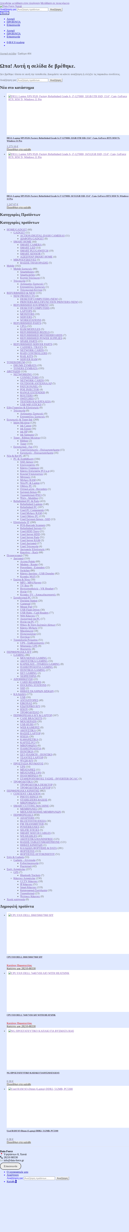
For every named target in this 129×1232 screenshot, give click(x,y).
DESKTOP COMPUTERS (35, 308)
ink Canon (25, 425)
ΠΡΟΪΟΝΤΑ (14, 21)
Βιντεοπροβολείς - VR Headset (37, 588)
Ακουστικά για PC (30, 618)
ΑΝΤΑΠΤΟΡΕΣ (29, 700)
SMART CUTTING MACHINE (31, 805)
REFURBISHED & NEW (21, 292)
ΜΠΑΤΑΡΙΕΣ (27, 769)
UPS (22, 766)
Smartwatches (27, 274)
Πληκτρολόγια (28, 633)
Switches (25, 570)
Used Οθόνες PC (29, 516)
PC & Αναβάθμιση (23, 458)
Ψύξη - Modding (29, 498)
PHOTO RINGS (29, 796)
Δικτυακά (18, 558)
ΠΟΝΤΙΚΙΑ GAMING (32, 670)
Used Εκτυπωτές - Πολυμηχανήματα (39, 449)
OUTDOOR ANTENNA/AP (36, 383)
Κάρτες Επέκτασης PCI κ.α (34, 471)
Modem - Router (29, 564)
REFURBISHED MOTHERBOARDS (41, 335)
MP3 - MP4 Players (30, 582)
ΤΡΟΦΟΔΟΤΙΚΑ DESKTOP (36, 784)
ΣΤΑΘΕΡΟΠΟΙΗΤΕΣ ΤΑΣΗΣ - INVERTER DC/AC (49, 778)
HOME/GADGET (17, 229)
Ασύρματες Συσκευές (32, 283)
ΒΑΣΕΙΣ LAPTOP (30, 733)
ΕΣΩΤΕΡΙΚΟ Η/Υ (30, 706)
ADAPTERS (27, 817)
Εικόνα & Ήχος (21, 579)
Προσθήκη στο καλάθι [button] (19, 149)
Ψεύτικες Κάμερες (30, 896)
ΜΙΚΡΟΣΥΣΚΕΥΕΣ (24, 259)
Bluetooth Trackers (30, 875)
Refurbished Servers (31, 528)
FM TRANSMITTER (32, 824)
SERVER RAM (28, 359)
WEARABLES (28, 836)
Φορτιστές (25, 649)
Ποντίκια (25, 636)
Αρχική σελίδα (8, 53)
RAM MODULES (30, 329)
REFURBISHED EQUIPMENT (31, 305)
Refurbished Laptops (31, 504)
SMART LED (27, 247)
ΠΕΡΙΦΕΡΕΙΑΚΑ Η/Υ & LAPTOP (32, 715)
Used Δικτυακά (28, 543)
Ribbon (24, 440)
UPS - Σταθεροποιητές (32, 642)
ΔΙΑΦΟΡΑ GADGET (32, 238)
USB (23, 697)
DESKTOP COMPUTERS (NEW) (39, 299)
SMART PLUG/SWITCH (34, 250)
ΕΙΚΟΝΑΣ (26, 703)
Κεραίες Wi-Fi (28, 576)
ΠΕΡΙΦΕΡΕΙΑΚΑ (23, 814)
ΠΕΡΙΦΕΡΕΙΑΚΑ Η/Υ (19, 652)
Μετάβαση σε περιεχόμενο (54, 3)
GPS (15, 872)
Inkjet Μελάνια (21, 422)
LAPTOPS (26, 311)
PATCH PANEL (29, 386)
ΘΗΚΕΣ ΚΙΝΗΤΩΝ (31, 845)
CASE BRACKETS (31, 718)
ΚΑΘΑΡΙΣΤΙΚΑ (29, 739)
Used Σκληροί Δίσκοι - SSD (35, 519)
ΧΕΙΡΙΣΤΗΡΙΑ (28, 676)
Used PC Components (32, 510)
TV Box (24, 585)
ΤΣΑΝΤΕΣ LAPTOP (31, 757)
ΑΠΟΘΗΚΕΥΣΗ (23, 679)
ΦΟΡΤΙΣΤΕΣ (27, 851)
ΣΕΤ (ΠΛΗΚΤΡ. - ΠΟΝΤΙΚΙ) (36, 754)
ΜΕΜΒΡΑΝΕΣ (28, 808)
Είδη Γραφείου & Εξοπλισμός (23, 407)
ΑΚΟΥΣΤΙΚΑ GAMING (34, 661)
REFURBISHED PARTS (27, 323)
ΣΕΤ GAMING (28, 673)
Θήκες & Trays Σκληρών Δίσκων (38, 624)
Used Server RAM (30, 540)
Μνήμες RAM (28, 480)
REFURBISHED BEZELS (35, 332)
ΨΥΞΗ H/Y (26, 760)
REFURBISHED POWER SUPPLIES (41, 338)
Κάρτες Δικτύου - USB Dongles (37, 573)
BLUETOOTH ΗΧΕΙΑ (33, 820)
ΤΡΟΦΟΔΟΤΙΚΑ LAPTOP (35, 787)
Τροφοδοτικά (27, 893)
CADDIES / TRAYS (31, 347)
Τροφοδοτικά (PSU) (31, 495)
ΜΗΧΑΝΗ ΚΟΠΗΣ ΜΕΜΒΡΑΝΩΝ (40, 811)
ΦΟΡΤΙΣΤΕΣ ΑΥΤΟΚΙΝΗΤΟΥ (37, 854)
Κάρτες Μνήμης (28, 627)
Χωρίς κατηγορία (16, 899)
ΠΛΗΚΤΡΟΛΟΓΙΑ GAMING (36, 667)
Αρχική (11, 18)
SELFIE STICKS (29, 830)
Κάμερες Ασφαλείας (24, 878)
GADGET (19, 232)
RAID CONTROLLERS (33, 353)
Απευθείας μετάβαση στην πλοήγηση (20, 3)
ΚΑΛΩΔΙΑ (19, 694)
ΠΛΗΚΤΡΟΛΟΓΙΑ (30, 748)
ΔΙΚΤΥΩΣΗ (13, 371)
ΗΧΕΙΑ (24, 736)
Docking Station (28, 600)
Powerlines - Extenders (32, 567)
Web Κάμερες (27, 615)
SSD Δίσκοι (26, 461)
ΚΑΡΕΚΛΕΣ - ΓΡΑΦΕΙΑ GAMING (40, 664)
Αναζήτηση (55, 9)
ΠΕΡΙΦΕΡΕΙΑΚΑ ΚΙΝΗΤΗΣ (23, 790)
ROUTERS (26, 395)
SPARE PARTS (28, 341)
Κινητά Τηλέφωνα (30, 277)
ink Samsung (27, 434)
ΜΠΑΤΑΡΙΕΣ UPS (30, 772)
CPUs (23, 326)
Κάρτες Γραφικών (29, 467)
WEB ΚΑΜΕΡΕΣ (30, 727)
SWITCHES (27, 398)
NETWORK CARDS (32, 350)
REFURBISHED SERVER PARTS (32, 344)
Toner (23, 443)
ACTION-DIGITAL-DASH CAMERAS (42, 235)
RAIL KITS (26, 356)
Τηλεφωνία (19, 280)
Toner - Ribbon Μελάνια (26, 437)
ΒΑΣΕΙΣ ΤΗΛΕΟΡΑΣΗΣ (34, 262)
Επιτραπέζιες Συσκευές (32, 286)
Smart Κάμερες (28, 887)
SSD (22, 688)
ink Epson (25, 428)
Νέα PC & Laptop (30, 483)
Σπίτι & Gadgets (15, 857)
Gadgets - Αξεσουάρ (24, 860)
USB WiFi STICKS (30, 404)
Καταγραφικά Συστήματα (33, 890)
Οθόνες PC (26, 486)
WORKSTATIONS (30, 320)
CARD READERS (30, 682)
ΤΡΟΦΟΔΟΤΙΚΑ (23, 781)
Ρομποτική (26, 866)
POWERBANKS (29, 827)
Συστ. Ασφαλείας (16, 869)
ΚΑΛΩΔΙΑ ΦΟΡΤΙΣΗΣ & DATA (38, 848)
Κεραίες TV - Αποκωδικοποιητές (38, 594)
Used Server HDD (30, 534)
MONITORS (27, 314)
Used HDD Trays (29, 531)
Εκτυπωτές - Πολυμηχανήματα (36, 452)
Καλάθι (12, 1181)
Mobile (10, 265)
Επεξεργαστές (27, 464)
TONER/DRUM (16, 362)
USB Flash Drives (30, 609)
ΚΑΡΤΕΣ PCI (27, 742)
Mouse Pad (26, 606)
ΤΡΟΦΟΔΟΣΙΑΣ (29, 712)
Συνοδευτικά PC (22, 597)
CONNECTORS (29, 377)
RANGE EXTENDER (32, 392)
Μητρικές (25, 477)
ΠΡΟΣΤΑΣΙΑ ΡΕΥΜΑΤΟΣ (28, 763)
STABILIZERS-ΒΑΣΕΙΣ (33, 799)
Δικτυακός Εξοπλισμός (32, 549)
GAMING (19, 655)
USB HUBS (27, 724)
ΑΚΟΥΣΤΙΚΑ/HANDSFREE (36, 839)
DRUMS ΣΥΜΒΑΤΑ (25, 365)
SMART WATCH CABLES (35, 833)
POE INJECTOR (29, 389)
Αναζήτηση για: (8, 9)
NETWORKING (22, 374)
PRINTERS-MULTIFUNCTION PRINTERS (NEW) (49, 302)
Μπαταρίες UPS (28, 645)
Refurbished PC (28, 507)
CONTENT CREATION (27, 793)
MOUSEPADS (28, 721)
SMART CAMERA (31, 244)
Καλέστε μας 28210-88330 (21, 968)
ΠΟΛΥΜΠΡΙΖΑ (29, 775)
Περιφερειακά (14, 555)
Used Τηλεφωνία (29, 546)
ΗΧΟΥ (24, 709)
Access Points (27, 561)
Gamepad (25, 603)
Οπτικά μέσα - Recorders (33, 489)
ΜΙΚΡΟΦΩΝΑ (28, 745)
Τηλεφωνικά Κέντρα (31, 289)
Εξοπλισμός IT (21, 522)
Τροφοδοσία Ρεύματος (25, 639)
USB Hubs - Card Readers (34, 612)
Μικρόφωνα (26, 630)
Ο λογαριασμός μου (17, 1171)
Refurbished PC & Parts (26, 501)
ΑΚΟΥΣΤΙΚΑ (28, 730)
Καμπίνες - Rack (29, 552)
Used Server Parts (29, 537)
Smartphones (27, 271)
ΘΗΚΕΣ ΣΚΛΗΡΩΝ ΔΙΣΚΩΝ (37, 691)
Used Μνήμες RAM (31, 513)
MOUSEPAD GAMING (33, 658)
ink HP (24, 431)
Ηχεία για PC (27, 621)
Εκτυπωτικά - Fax (23, 446)
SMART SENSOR (30, 253)
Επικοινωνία (13, 24)
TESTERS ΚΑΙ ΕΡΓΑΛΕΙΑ (35, 401)
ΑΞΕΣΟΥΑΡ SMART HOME (36, 256)
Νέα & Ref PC (15, 455)
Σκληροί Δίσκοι (28, 492)
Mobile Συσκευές (22, 268)
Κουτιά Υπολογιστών (31, 474)
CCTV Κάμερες (29, 881)
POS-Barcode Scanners (32, 525)
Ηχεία (23, 591)
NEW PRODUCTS (24, 296)
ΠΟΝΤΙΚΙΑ (26, 751)
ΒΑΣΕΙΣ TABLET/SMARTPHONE (40, 842)
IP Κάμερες (26, 884)
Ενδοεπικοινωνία (29, 863)
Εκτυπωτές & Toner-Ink (19, 419)
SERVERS (26, 317)
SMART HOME (22, 241)
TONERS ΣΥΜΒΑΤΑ (25, 368)
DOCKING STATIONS (33, 685)
